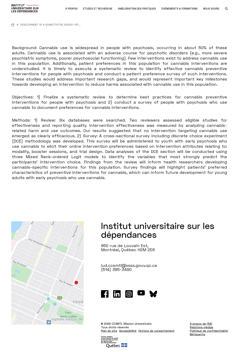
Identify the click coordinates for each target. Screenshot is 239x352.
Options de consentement (156, 330)
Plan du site (109, 330)
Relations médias (201, 327)
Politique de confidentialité (209, 330)
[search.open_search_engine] (226, 8)
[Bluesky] (153, 294)
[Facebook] (104, 294)
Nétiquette (197, 334)
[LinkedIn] (117, 294)
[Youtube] (141, 294)
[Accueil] (15, 24)
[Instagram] (129, 294)
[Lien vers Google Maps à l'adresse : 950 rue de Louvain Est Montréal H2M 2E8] (47, 273)
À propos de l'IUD (201, 323)
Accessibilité (127, 330)
